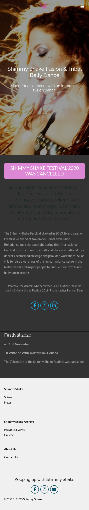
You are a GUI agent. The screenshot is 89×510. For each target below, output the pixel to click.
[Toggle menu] (82, 6)
